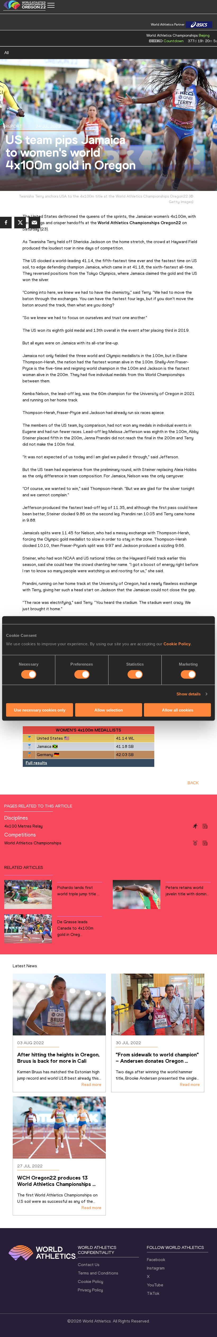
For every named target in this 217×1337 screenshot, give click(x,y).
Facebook (156, 1259)
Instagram (156, 1268)
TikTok (153, 1293)
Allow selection (108, 710)
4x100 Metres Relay (23, 826)
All (6, 52)
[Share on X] (20, 222)
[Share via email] (34, 222)
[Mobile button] (51, 5)
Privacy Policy (90, 1289)
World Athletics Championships (32, 842)
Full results (36, 762)
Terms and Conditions (98, 1273)
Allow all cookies (177, 710)
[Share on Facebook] (6, 222)
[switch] (81, 674)
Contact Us (89, 1264)
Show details (189, 694)
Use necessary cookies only (39, 710)
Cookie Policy (177, 643)
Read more (91, 1084)
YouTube (155, 1284)
